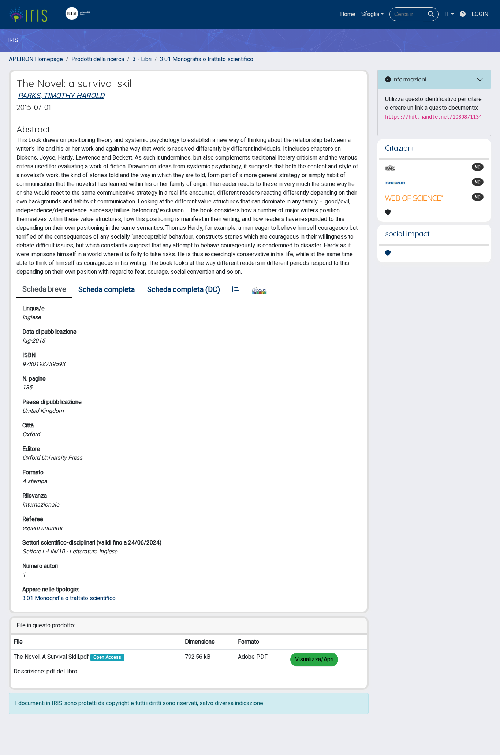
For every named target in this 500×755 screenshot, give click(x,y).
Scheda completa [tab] (106, 289)
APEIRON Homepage (36, 59)
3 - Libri (142, 59)
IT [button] (446, 14)
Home (347, 14)
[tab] (236, 290)
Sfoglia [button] (370, 14)
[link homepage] (31, 14)
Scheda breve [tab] (44, 289)
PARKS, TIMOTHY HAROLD (61, 95)
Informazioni (408, 79)
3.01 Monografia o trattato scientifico (206, 59)
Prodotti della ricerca (97, 59)
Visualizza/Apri (314, 659)
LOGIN (479, 14)
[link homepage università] (79, 14)
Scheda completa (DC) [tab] (183, 289)
